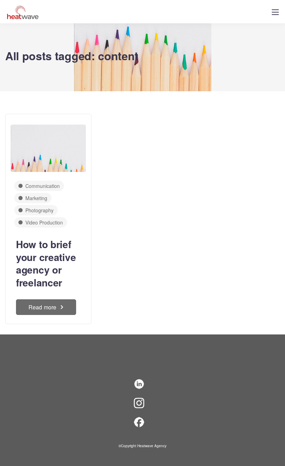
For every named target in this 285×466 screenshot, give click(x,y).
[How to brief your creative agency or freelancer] (48, 144)
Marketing (36, 198)
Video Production (44, 222)
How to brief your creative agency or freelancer (46, 263)
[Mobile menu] (275, 12)
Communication (42, 185)
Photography (39, 210)
